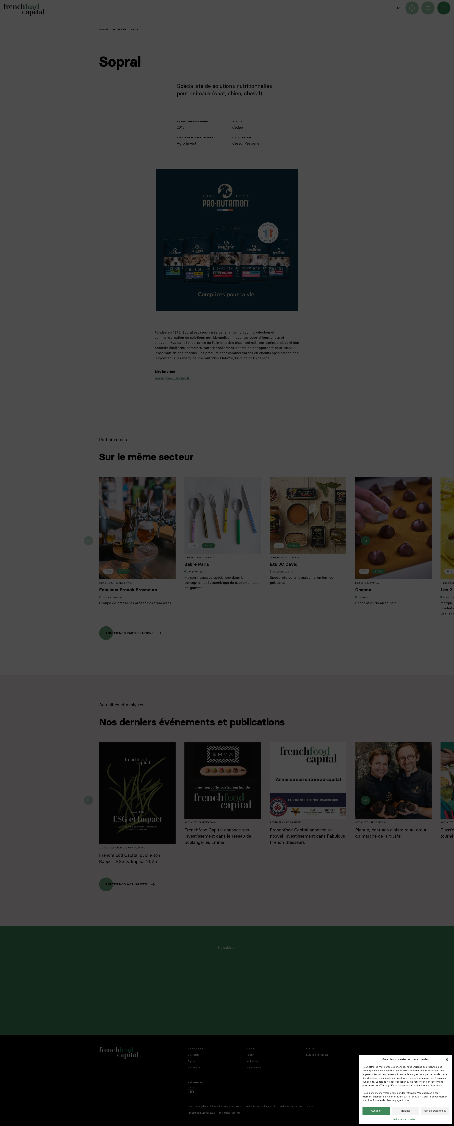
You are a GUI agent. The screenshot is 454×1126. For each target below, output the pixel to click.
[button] (447, 1059)
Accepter (376, 1110)
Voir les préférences (434, 1110)
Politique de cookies (403, 1119)
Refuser (405, 1110)
